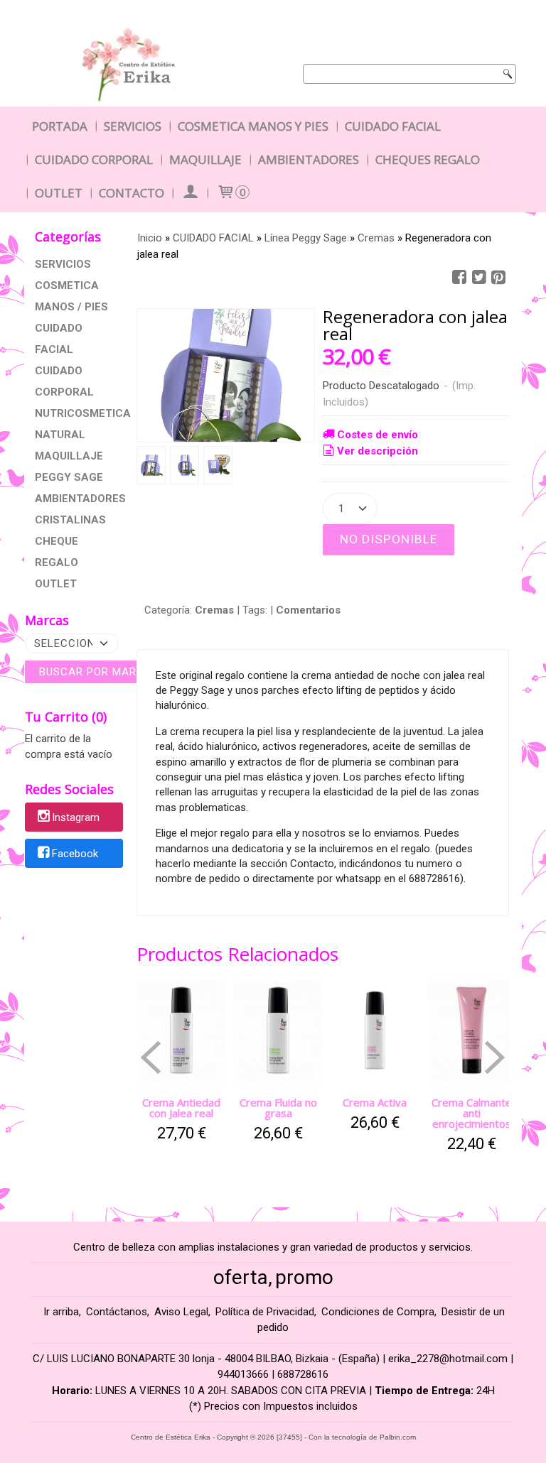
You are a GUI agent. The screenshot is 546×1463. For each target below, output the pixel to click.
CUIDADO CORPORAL (64, 381)
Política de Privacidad (264, 1311)
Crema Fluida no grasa (278, 1107)
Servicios (132, 126)
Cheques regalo (427, 159)
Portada (59, 126)
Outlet (58, 193)
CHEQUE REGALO (56, 552)
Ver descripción (377, 451)
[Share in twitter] (479, 277)
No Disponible (388, 539)
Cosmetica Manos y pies (253, 126)
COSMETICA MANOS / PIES (71, 296)
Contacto (131, 193)
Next (495, 1057)
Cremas (214, 610)
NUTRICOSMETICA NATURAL (74, 424)
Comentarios (308, 610)
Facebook (75, 853)
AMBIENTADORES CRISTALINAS (74, 509)
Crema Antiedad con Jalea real (181, 1107)
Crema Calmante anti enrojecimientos (472, 1113)
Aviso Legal (181, 1311)
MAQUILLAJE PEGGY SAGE (69, 467)
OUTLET (56, 583)
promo (304, 1277)
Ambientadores (308, 159)
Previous (150, 1057)
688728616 (302, 1374)
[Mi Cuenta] (190, 193)
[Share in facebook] (459, 277)
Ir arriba (61, 1311)
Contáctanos (116, 1311)
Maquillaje (205, 159)
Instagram (76, 818)
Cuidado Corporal (94, 159)
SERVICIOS (63, 264)
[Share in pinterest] (498, 277)
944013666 (243, 1374)
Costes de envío (377, 434)
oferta (240, 1277)
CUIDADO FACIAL (58, 339)
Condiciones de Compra (377, 1311)
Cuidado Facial (393, 126)
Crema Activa (375, 1102)
